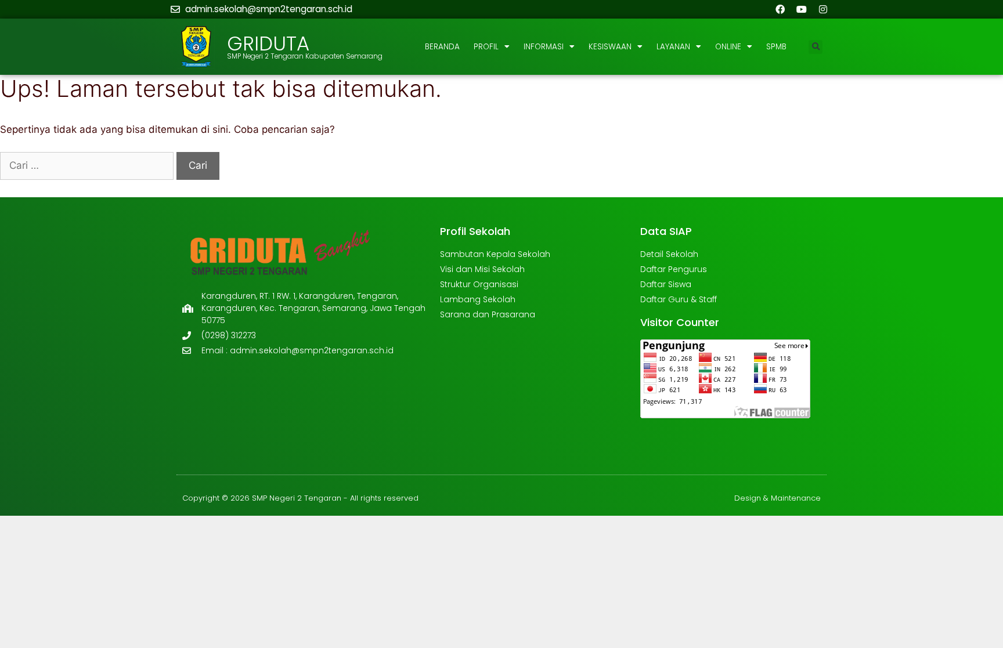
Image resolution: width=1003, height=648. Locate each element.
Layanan (673, 46)
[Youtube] (801, 9)
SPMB (776, 46)
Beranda (442, 46)
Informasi (544, 46)
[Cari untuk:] (88, 165)
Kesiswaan (610, 46)
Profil (486, 46)
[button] (815, 47)
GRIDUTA (268, 43)
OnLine (728, 46)
